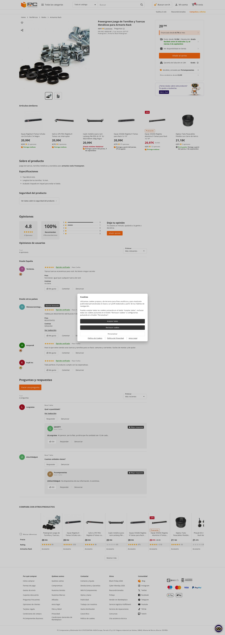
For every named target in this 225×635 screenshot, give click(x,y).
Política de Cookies (95, 338)
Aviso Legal (133, 338)
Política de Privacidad (115, 338)
